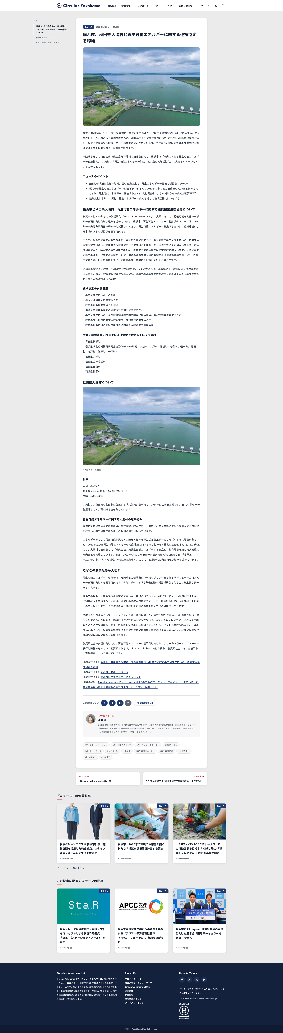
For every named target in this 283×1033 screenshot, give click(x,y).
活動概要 (112, 5)
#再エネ (127, 751)
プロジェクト (142, 5)
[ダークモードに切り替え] (216, 5)
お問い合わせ (186, 5)
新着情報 (126, 5)
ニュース (88, 27)
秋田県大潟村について (45, 37)
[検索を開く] (223, 5)
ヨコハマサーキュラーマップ (138, 982)
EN (202, 5)
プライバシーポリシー (135, 1002)
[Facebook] (182, 980)
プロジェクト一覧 (133, 978)
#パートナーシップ (93, 751)
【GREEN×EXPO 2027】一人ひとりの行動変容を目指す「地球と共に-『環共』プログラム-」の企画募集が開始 (199, 848)
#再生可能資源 (166, 751)
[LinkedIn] (204, 980)
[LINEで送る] (120, 703)
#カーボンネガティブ (122, 744)
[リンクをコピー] (128, 703)
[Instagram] (197, 980)
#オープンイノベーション (96, 744)
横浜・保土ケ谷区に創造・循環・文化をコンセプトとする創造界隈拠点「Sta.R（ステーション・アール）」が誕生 (83, 935)
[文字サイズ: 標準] (209, 5)
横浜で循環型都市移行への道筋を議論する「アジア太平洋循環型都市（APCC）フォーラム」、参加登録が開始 (140, 935)
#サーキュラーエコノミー (148, 744)
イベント (169, 5)
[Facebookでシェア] (112, 703)
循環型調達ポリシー (134, 998)
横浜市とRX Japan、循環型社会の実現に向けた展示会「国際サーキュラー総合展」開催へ (199, 933)
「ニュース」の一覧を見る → (70, 868)
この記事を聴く (146, 703)
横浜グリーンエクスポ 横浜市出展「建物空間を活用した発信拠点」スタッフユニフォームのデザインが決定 (83, 848)
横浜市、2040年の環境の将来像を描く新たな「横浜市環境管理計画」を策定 (141, 846)
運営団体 (129, 990)
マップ (157, 5)
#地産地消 (105, 757)
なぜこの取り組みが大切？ (47, 42)
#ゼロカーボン (171, 744)
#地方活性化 (90, 757)
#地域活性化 (183, 751)
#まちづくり (112, 751)
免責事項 (129, 994)
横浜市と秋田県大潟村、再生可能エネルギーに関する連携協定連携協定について (51, 29)
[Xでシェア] (104, 703)
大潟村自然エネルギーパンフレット (121, 677)
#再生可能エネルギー (145, 751)
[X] (189, 980)
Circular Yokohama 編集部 (137, 986)
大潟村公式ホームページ (114, 672)
